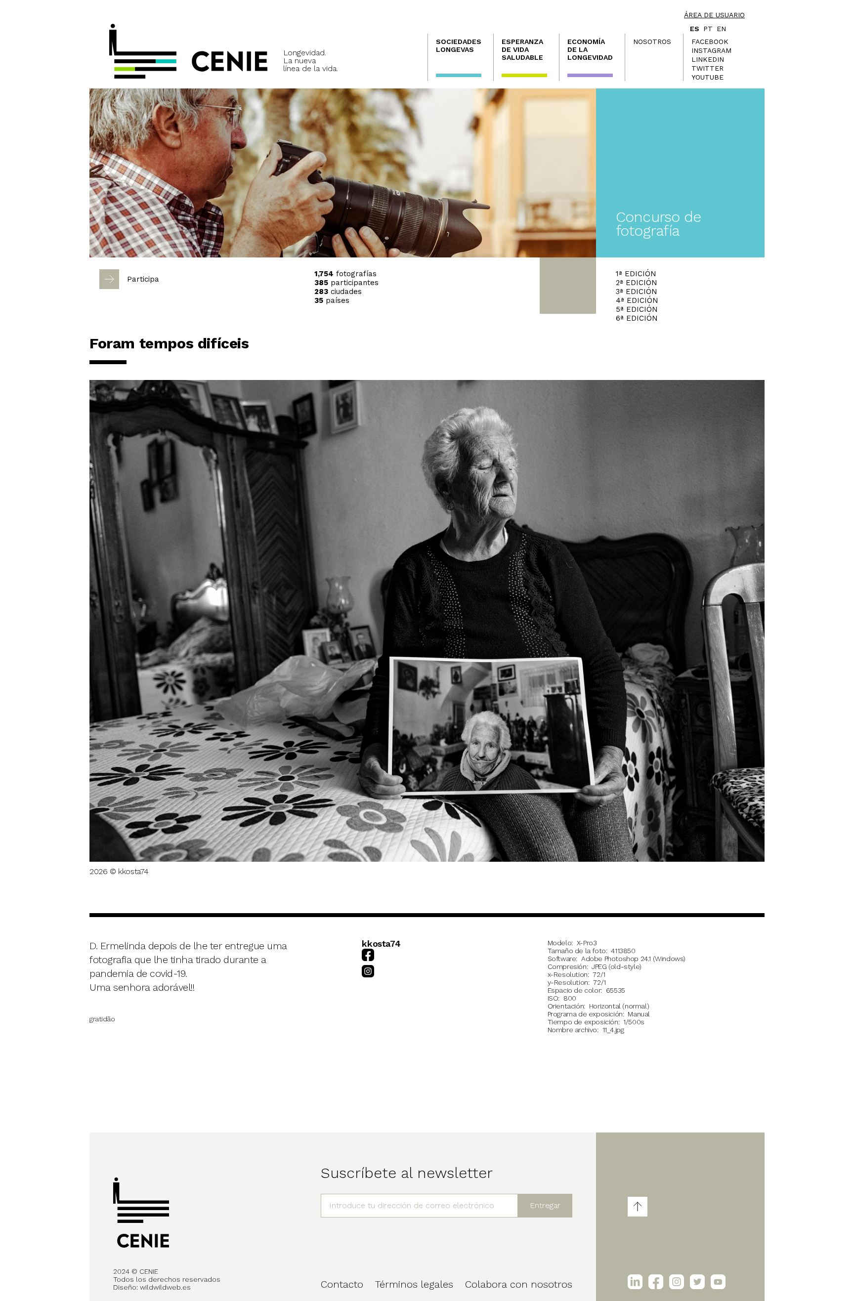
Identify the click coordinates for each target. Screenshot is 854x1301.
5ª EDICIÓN (637, 309)
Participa (143, 279)
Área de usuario (714, 15)
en (721, 29)
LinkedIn (707, 59)
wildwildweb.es (165, 1287)
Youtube (707, 77)
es (694, 29)
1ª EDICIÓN (636, 273)
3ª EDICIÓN (636, 291)
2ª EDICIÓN (636, 282)
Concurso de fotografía (658, 223)
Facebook (709, 41)
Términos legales (414, 1284)
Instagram (711, 50)
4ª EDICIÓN (637, 300)
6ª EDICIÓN (637, 318)
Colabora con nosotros (518, 1284)
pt (708, 29)
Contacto (342, 1284)
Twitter (707, 68)
